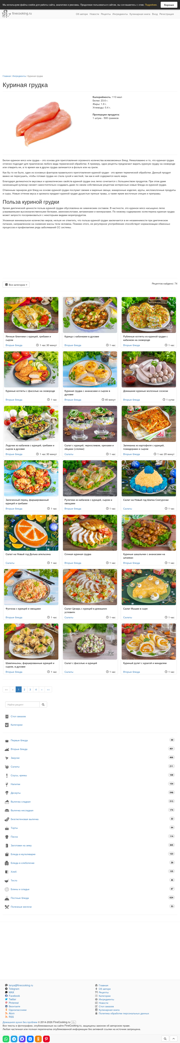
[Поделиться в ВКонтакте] (30, 1039)
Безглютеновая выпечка (92, 819)
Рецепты (106, 14)
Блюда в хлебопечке (92, 863)
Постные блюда (92, 898)
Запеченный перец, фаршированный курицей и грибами (27, 501)
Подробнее (151, 4)
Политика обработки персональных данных (124, 1013)
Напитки (92, 784)
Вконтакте (14, 1006)
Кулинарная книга (140, 14)
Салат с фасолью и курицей (81, 663)
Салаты (69, 454)
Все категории (17, 284)
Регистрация (166, 14)
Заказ (69, 575)
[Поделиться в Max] (22, 1039)
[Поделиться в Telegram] (14, 1039)
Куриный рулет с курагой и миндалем (145, 663)
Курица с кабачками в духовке (82, 336)
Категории (16, 724)
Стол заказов (18, 716)
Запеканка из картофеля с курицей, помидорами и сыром (143, 446)
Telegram (14, 988)
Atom (12, 1013)
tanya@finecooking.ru (21, 985)
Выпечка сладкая (92, 801)
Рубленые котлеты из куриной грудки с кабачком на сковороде (145, 338)
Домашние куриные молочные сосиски (145, 391)
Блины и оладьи (92, 889)
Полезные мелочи (92, 906)
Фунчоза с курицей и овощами (23, 608)
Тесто (92, 880)
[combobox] (22, 704)
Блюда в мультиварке (92, 854)
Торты (92, 827)
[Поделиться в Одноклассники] (38, 1039)
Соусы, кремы (92, 775)
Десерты (92, 792)
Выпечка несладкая (92, 810)
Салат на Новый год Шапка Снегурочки (146, 499)
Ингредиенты (120, 14)
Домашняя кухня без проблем (20, 1022)
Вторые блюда (14, 345)
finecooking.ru (21, 13)
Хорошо (169, 4)
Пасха (92, 836)
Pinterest (14, 1002)
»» (48, 689)
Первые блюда (92, 740)
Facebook (14, 995)
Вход (155, 14)
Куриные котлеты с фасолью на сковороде (30, 391)
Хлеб (92, 871)
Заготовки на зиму (92, 845)
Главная (7, 75)
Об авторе (82, 14)
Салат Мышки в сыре (135, 608)
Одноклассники (18, 1009)
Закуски (92, 757)
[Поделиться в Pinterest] (46, 1039)
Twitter (12, 999)
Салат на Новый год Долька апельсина (28, 554)
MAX (11, 992)
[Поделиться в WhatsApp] (6, 1039)
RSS (11, 1016)
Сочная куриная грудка (78, 554)
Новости (94, 14)
